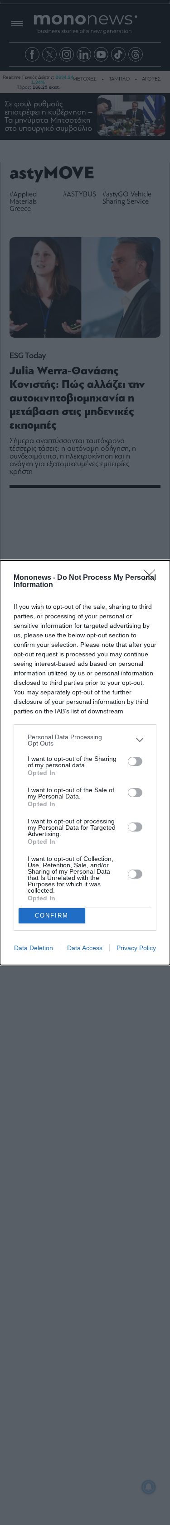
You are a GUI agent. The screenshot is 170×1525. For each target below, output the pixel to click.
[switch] (135, 761)
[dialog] (85, 762)
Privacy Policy (136, 947)
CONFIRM (51, 915)
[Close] (152, 578)
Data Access (84, 947)
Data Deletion (33, 947)
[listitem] (85, 740)
